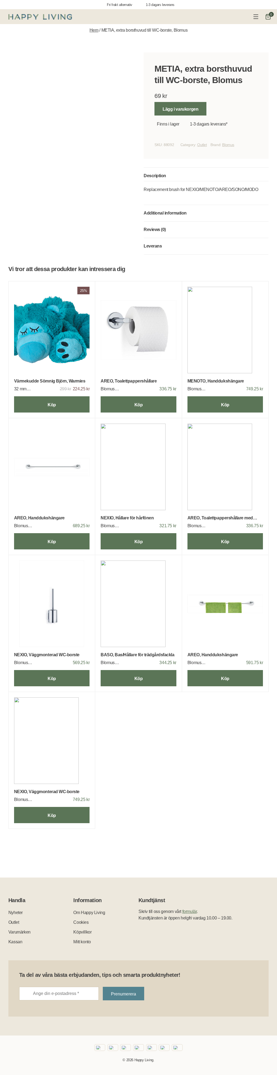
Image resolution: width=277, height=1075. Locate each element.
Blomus (228, 145)
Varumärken (19, 932)
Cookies (80, 922)
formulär (189, 911)
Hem (94, 30)
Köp (52, 405)
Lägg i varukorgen (180, 109)
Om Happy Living (89, 912)
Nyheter (15, 912)
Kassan (15, 941)
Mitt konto (82, 941)
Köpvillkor (82, 932)
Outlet (202, 145)
